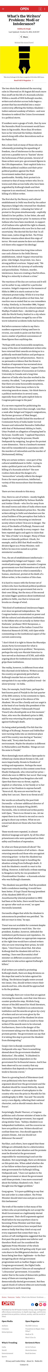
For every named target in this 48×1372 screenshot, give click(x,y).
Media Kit (38, 1361)
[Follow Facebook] (32, 1304)
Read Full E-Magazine (22, 80)
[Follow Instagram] (44, 1304)
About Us (30, 1361)
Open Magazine (32, 1321)
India (4, 1347)
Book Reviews (30, 1353)
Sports (4, 1356)
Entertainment (7, 1353)
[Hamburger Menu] (3, 9)
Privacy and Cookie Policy (15, 1361)
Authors (5, 1325)
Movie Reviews (31, 1350)
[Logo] (24, 9)
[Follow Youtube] (40, 1304)
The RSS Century (31, 1325)
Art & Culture (30, 1347)
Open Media (7, 1321)
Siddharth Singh (24, 29)
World (4, 1350)
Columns (5, 1329)
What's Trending (9, 1342)
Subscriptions (7, 1332)
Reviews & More (32, 1342)
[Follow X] (36, 1304)
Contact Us (24, 1364)
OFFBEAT (40, 9)
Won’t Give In (30, 1337)
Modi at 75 (29, 1334)
